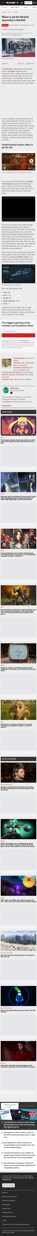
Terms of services (23, 340)
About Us (5, 1192)
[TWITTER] (11, 393)
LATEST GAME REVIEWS (27, 1106)
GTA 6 (25, 7)
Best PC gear (15, 7)
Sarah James (14, 25)
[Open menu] (3, 2)
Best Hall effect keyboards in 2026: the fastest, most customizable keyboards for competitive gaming (20, 1165)
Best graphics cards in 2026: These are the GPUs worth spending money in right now (19, 1135)
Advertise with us (7, 1212)
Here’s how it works (17, 35)
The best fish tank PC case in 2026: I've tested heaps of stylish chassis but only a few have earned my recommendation (20, 1155)
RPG (9, 12)
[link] (7, 363)
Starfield (15, 12)
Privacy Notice (25, 342)
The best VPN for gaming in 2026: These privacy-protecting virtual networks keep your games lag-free (19, 1124)
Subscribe (28, 2)
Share (6, 63)
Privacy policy (6, 1204)
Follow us (22, 63)
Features (5, 25)
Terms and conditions (8, 1200)
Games (4, 12)
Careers (4, 1220)
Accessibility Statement (9, 1216)
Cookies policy (6, 1208)
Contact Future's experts (9, 1196)
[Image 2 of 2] (31, 161)
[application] (18, 208)
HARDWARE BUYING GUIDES (10, 1106)
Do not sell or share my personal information (15, 1224)
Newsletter (31, 63)
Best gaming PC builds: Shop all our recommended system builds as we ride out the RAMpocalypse (19, 1145)
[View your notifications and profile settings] (17, 3)
